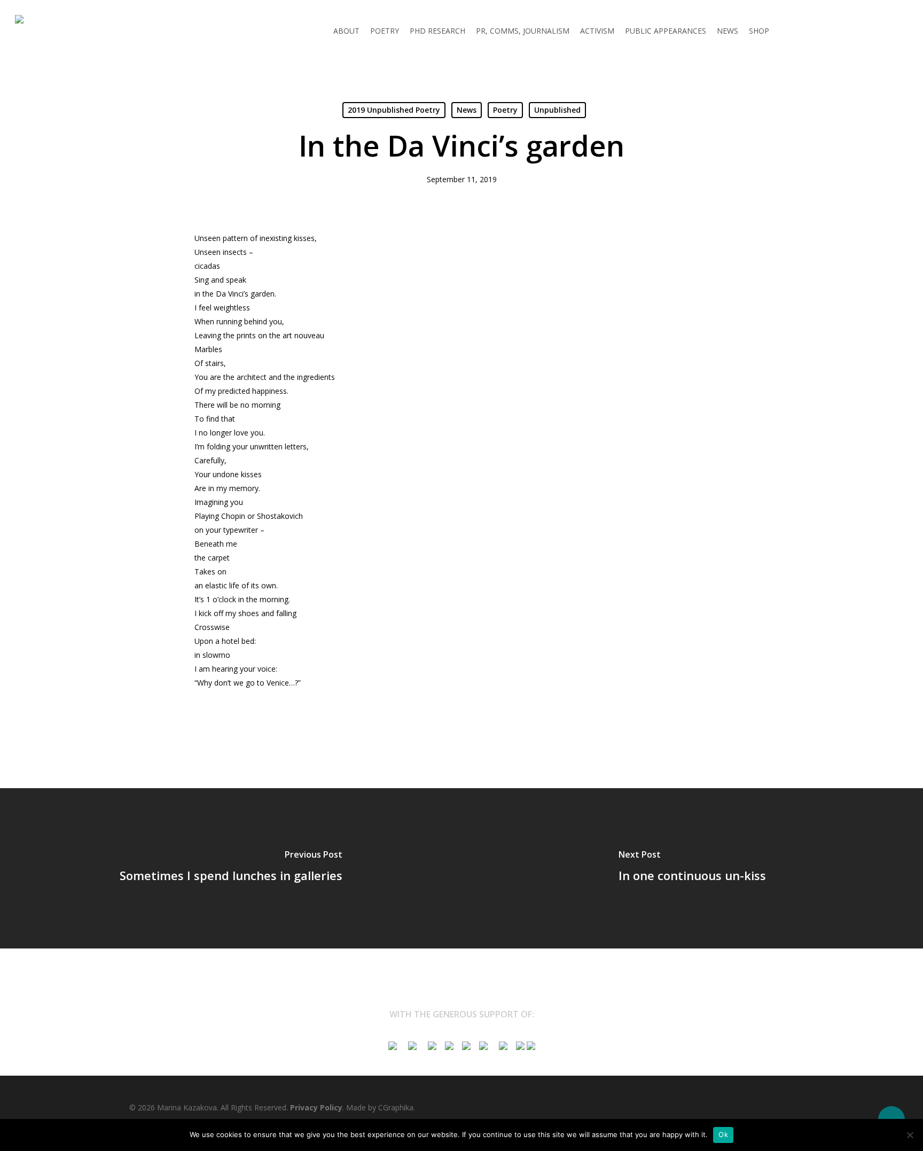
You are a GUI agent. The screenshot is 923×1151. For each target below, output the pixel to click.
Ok (723, 1134)
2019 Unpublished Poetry (394, 110)
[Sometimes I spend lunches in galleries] (231, 868)
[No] (909, 1135)
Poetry (505, 110)
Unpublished (557, 110)
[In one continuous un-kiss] (692, 868)
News (466, 110)
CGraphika (395, 1107)
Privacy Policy (316, 1107)
